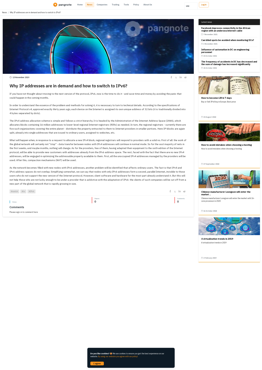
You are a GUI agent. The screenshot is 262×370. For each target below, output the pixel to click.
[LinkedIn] (180, 77)
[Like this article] (98, 47)
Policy (136, 4)
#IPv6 (31, 191)
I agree (97, 363)
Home (80, 4)
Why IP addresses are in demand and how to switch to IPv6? (35, 12)
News (89, 4)
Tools (126, 4)
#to (23, 191)
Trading (115, 4)
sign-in (19, 212)
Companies (102, 4)
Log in (203, 4)
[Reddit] (185, 77)
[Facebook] (171, 77)
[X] (176, 77)
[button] (98, 67)
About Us (147, 4)
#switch (14, 191)
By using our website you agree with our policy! (118, 356)
